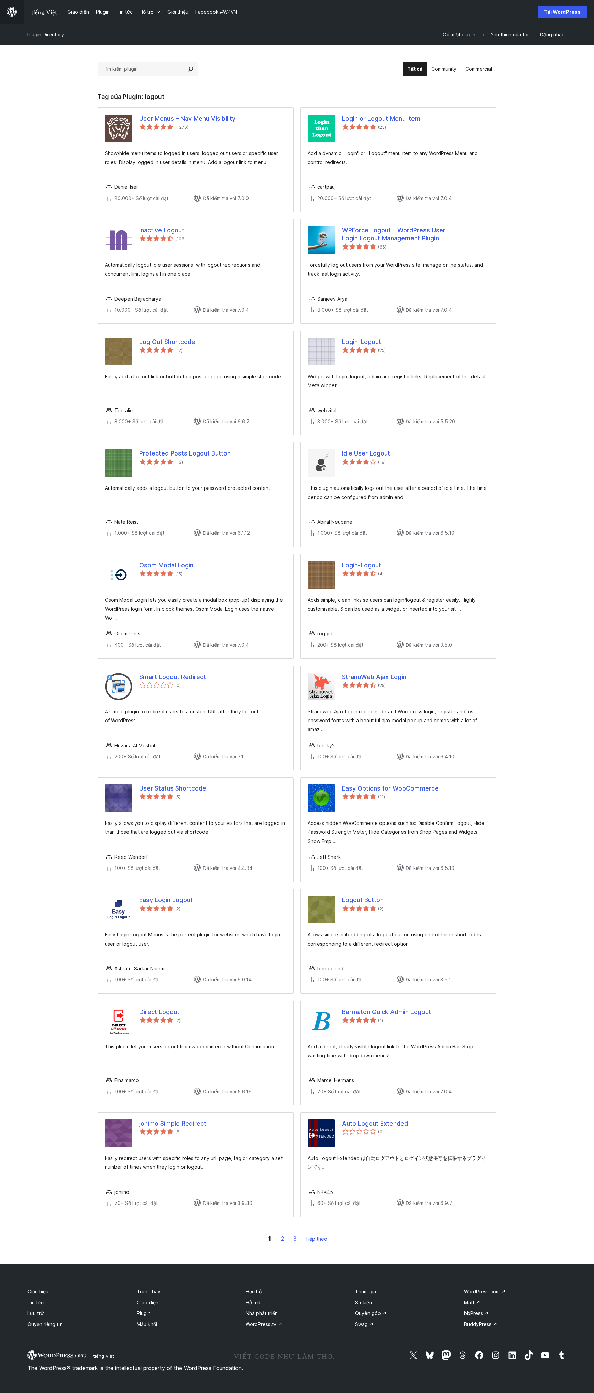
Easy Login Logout (166, 899)
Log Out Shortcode (167, 341)
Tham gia (365, 1291)
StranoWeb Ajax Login (374, 676)
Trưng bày (149, 1291)
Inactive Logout (161, 230)
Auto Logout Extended (375, 1123)
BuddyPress (480, 1324)
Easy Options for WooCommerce (390, 788)
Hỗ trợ (253, 1302)
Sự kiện (363, 1302)
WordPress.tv (264, 1324)
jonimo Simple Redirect (172, 1123)
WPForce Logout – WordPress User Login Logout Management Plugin (394, 234)
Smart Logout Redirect (172, 676)
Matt (472, 1302)
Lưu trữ (36, 1313)
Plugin (144, 1313)
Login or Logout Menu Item (381, 118)
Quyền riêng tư (45, 1324)
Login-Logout (361, 341)
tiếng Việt (103, 1356)
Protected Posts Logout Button (185, 453)
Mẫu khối (147, 1324)
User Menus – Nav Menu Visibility (187, 118)
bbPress (476, 1313)
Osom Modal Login (166, 565)
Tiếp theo (316, 1239)
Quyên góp (371, 1313)
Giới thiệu (38, 1291)
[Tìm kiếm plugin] (191, 69)
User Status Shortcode (172, 788)
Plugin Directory (46, 34)
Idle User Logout (366, 453)
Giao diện (147, 1302)
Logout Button (363, 899)
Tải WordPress (562, 12)
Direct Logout (159, 1011)
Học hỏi (254, 1291)
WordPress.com (485, 1291)
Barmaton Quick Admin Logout (386, 1011)
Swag (364, 1324)
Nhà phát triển (262, 1313)
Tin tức (36, 1302)
